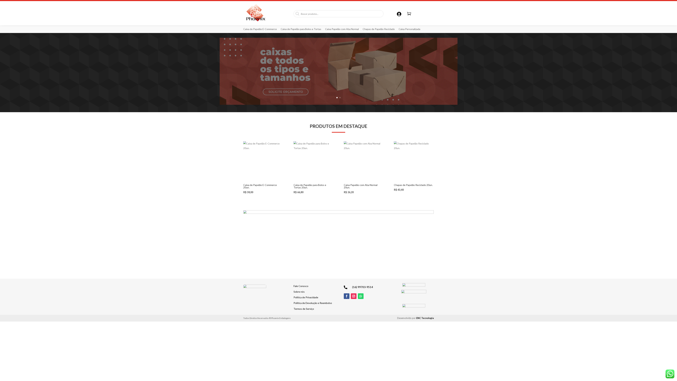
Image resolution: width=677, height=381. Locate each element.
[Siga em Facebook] (346, 296)
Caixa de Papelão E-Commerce (260, 29)
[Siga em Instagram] (353, 296)
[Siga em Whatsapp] (361, 296)
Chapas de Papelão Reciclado (379, 29)
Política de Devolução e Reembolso (313, 302)
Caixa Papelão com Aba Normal (342, 29)
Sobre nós (299, 291)
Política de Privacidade (306, 297)
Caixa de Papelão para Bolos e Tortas (301, 29)
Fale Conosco (301, 286)
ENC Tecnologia (425, 318)
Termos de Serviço (304, 308)
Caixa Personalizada (409, 29)
